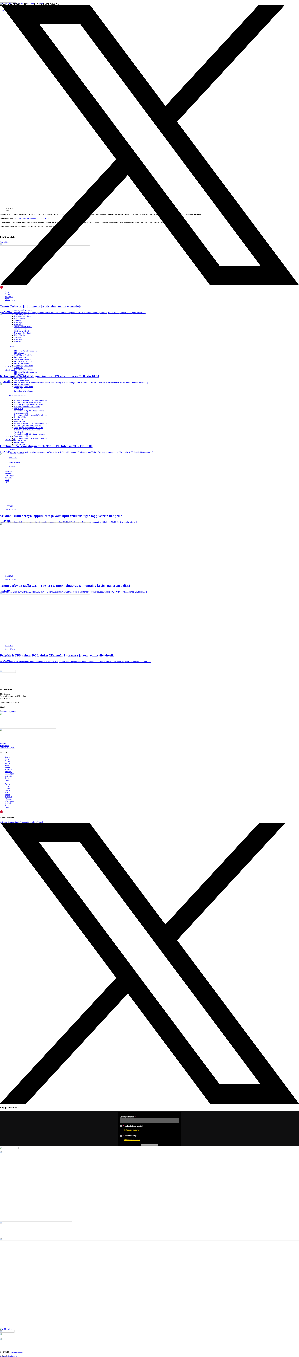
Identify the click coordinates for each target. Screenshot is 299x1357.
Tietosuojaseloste (17, 1352)
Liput (7, 482)
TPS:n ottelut (13, 458)
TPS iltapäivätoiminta (22, 363)
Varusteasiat (18, 409)
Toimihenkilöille (20, 417)
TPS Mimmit (19, 353)
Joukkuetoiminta (20, 357)
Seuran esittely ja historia (23, 310)
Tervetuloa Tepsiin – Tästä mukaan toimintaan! (31, 400)
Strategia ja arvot (20, 312)
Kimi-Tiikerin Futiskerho (23, 355)
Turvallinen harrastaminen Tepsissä (27, 407)
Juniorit (7, 300)
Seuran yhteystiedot (15, 462)
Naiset (7, 298)
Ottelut (7, 294)
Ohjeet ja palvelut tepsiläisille (17, 395)
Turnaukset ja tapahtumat (23, 370)
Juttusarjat (8, 473)
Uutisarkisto (18, 320)
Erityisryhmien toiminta (22, 359)
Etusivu (7, 757)
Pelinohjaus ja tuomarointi (23, 366)
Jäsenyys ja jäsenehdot (22, 316)
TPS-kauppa (9, 475)
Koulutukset (18, 368)
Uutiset (7, 292)
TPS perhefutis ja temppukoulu (25, 351)
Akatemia (8, 471)
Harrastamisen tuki (21, 413)
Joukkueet (12, 449)
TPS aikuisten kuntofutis (23, 361)
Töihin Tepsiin (19, 318)
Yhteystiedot (18, 325)
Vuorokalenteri (19, 419)
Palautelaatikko (19, 421)
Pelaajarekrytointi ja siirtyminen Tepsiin (28, 404)
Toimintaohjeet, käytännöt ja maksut (27, 402)
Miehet (7, 296)
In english (12, 466)
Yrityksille (8, 478)
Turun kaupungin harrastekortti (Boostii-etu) (30, 415)
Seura (7, 480)
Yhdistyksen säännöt (21, 314)
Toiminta (11, 346)
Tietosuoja (18, 322)
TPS (10, 305)
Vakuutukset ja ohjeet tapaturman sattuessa (29, 411)
